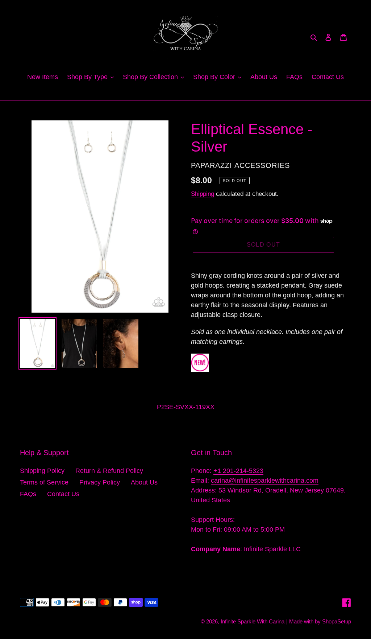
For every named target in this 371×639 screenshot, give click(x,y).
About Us (144, 482)
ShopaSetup (336, 621)
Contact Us (63, 494)
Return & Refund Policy (109, 470)
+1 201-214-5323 (238, 470)
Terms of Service (44, 482)
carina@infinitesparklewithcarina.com (264, 480)
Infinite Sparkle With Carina (252, 621)
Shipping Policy (42, 470)
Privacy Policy (99, 482)
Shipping (202, 193)
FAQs (28, 494)
